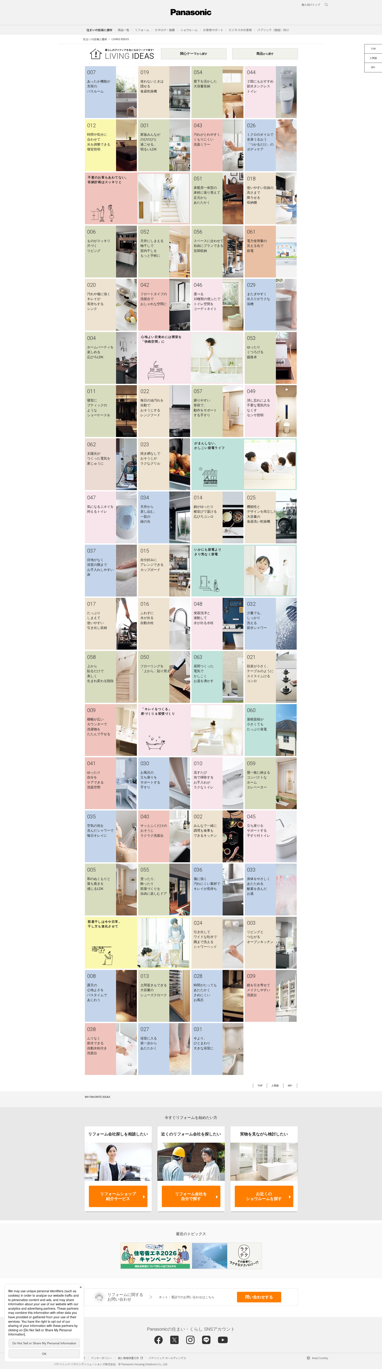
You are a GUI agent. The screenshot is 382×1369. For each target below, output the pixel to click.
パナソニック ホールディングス (167, 1358)
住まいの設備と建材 (99, 30)
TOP (373, 48)
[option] (155, 1256)
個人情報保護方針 (128, 1358)
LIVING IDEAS (120, 39)
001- (373, 67)
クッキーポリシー (101, 1358)
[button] (123, 30)
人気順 (373, 58)
